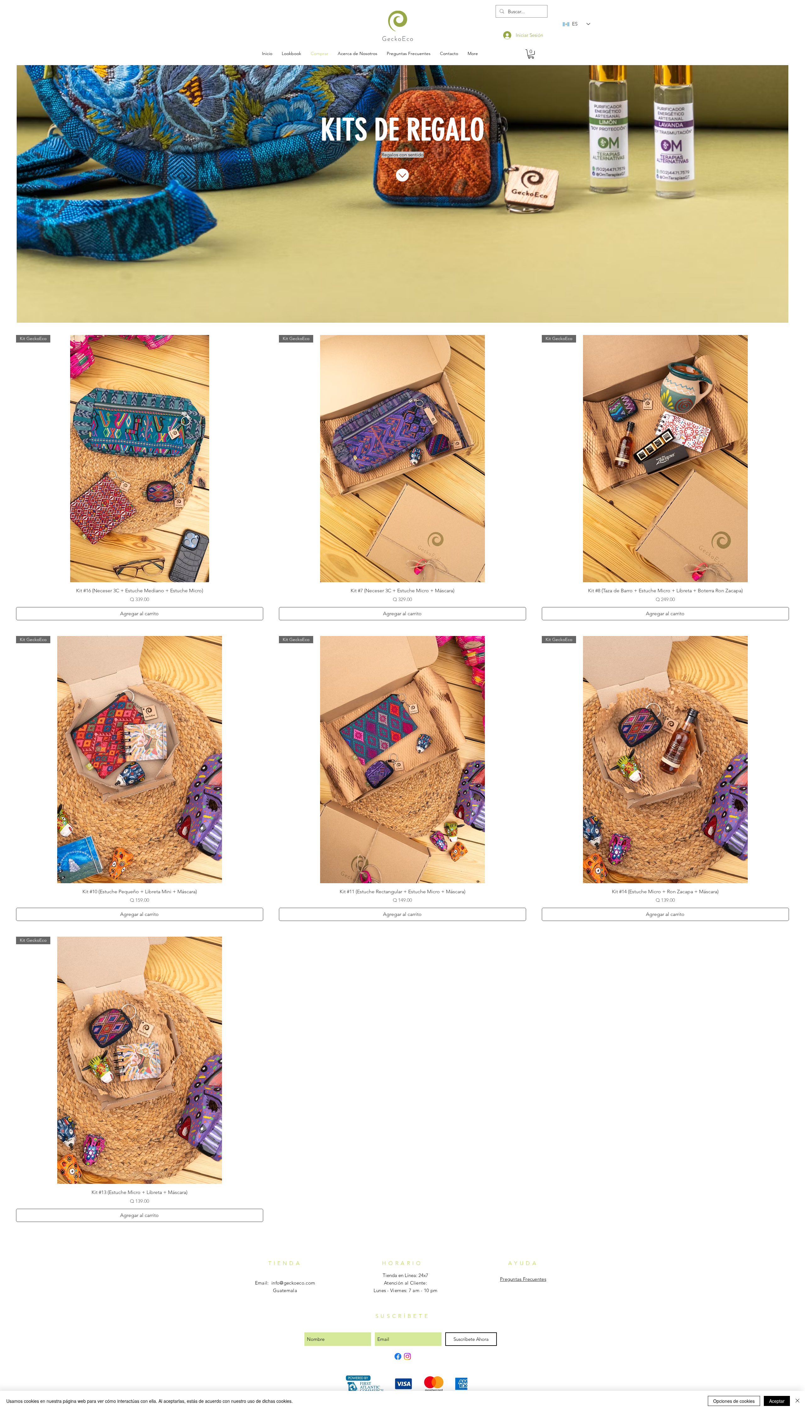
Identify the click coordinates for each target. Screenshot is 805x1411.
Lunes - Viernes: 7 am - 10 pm (406, 1290)
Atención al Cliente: (405, 1283)
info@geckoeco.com (293, 1283)
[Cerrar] (797, 1401)
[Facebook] (397, 1356)
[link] (530, 54)
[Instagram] (407, 1356)
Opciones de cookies (734, 1401)
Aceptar (777, 1401)
